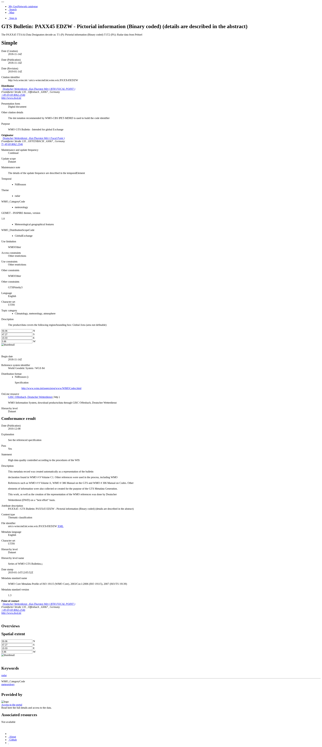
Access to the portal (11, 704)
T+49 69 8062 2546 (12, 144)
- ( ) (39, 88)
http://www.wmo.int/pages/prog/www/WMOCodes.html (51, 388)
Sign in (13, 18)
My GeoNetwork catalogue (23, 6)
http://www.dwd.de (11, 98)
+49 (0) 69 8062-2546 (13, 95)
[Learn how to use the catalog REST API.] (8, 742)
